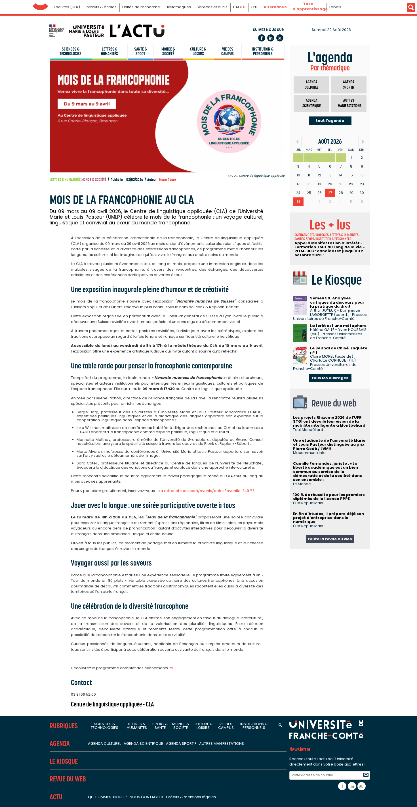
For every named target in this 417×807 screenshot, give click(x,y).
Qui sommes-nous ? (107, 797)
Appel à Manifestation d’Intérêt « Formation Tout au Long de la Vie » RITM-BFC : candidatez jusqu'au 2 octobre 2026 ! (329, 249)
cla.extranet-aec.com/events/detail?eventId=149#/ (205, 490)
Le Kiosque (64, 761)
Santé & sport (140, 51)
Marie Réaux (167, 179)
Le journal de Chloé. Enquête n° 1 (338, 350)
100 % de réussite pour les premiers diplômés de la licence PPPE (329, 496)
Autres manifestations (349, 103)
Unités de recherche (141, 7)
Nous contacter (146, 797)
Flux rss (279, 37)
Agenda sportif (349, 85)
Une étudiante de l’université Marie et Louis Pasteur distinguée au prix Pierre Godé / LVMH (329, 444)
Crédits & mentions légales (191, 797)
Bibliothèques (178, 7)
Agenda (60, 743)
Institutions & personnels (254, 725)
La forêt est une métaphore (338, 325)
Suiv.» (363, 142)
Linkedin (270, 37)
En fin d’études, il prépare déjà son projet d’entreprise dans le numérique (328, 518)
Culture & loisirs (198, 51)
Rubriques (64, 726)
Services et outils (212, 7)
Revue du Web (68, 779)
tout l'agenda (330, 120)
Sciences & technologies (70, 51)
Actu (56, 797)
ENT (254, 7)
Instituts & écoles (101, 7)
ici (171, 668)
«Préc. (297, 142)
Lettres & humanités (109, 51)
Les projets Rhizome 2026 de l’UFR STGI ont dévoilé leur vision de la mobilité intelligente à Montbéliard (329, 421)
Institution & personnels (262, 51)
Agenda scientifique (311, 103)
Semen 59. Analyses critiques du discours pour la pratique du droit (337, 302)
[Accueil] (106, 30)
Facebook (261, 37)
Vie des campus (227, 51)
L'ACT (239, 7)
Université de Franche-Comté (40, 5)
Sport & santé (160, 725)
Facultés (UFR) (67, 7)
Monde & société (168, 51)
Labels (335, 7)
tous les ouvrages (330, 378)
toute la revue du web (330, 539)
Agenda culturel (311, 85)
